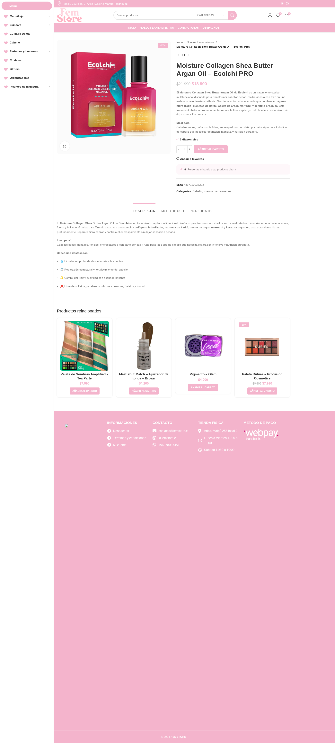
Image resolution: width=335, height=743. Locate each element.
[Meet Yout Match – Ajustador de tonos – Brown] (144, 346)
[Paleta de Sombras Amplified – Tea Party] (84, 346)
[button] (85, 391)
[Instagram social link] (282, 4)
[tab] (144, 209)
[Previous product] (178, 55)
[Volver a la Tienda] (183, 55)
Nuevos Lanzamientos (200, 42)
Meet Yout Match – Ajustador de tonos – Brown (143, 376)
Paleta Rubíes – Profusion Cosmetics (262, 376)
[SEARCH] (232, 15)
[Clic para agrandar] (65, 146)
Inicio (179, 42)
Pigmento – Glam (203, 374)
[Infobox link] (92, 3)
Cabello (197, 191)
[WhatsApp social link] (287, 4)
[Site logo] (69, 15)
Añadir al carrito (211, 149)
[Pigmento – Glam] (203, 346)
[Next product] (188, 55)
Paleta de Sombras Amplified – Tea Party (84, 376)
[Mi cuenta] (270, 15)
